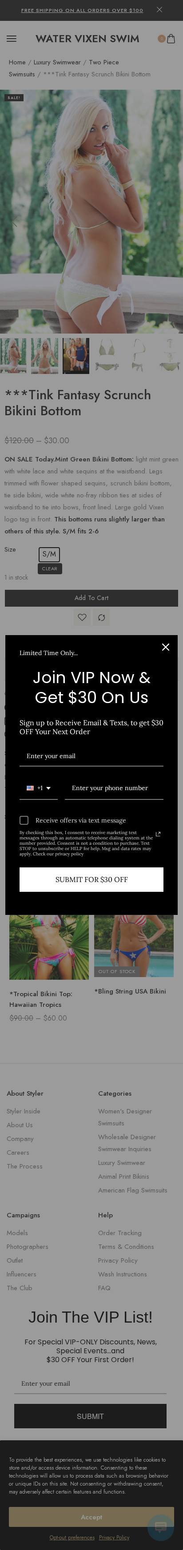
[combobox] (39, 788)
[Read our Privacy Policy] (158, 834)
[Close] (166, 647)
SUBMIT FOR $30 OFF (92, 879)
